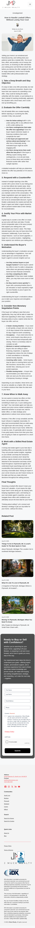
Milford (6, 809)
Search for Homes (9, 818)
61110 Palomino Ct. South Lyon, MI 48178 (15, 776)
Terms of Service (8, 850)
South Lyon (7, 795)
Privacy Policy (9, 731)
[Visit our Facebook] (5, 786)
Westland (6, 804)
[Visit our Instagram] (8, 786)
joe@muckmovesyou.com (11, 780)
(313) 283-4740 (8, 781)
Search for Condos (9, 821)
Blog (5, 836)
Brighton (6, 798)
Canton (6, 806)
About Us (6, 833)
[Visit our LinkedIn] (15, 786)
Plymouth (6, 801)
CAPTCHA (7, 737)
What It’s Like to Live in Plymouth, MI (15, 583)
